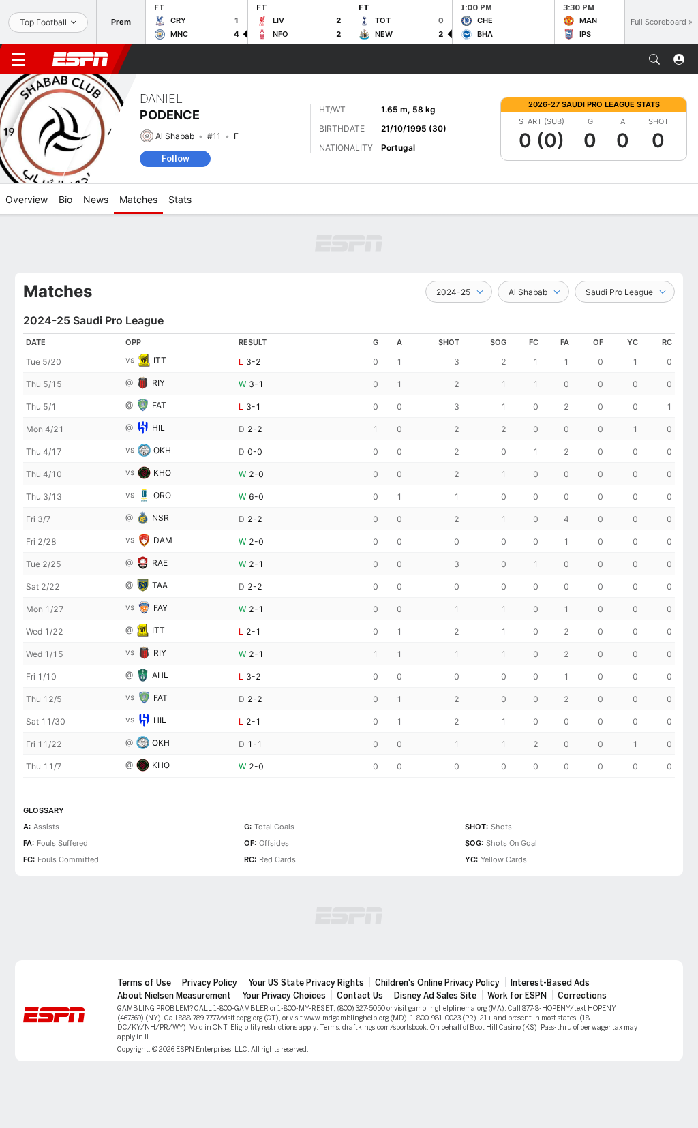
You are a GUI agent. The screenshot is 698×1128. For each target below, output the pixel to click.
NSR (160, 518)
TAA (160, 585)
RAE (160, 563)
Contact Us (360, 996)
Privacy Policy (209, 983)
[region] (349, 555)
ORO (162, 495)
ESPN (80, 59)
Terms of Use (144, 983)
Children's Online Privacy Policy (437, 983)
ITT (159, 360)
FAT (159, 405)
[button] (654, 59)
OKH (162, 450)
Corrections (582, 996)
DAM (162, 540)
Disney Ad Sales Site (435, 996)
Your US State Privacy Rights (306, 983)
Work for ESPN (517, 996)
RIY (158, 383)
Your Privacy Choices (284, 996)
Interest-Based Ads (550, 983)
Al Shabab (174, 136)
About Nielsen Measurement (174, 996)
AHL (160, 675)
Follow (175, 158)
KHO (162, 473)
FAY (160, 608)
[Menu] (18, 59)
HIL (158, 428)
